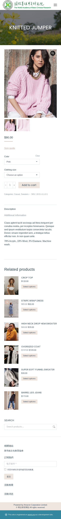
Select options (29, 286)
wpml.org (31, 515)
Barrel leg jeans (31, 392)
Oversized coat (31, 346)
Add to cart (29, 185)
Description (10, 209)
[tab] (30, 208)
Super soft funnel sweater (37, 369)
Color (6, 156)
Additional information (15, 215)
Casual (17, 194)
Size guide (9, 148)
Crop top (27, 277)
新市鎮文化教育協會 (13, 450)
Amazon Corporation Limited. (35, 505)
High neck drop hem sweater (39, 323)
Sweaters (25, 194)
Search (53, 427)
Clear (37, 156)
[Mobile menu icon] (55, 5)
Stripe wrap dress (32, 300)
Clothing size (10, 170)
